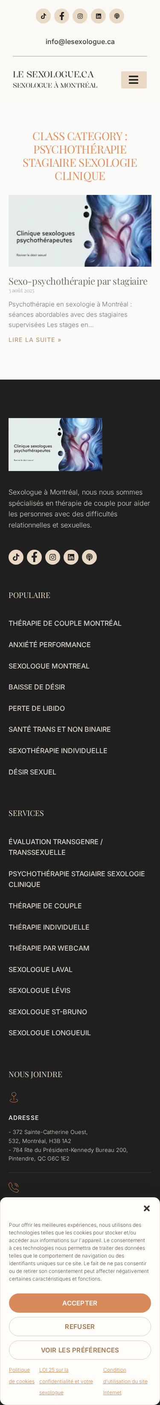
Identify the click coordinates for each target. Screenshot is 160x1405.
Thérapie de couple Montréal (65, 623)
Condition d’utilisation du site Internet (125, 1381)
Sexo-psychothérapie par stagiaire (78, 280)
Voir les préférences (80, 1350)
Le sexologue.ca (55, 79)
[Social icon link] (43, 16)
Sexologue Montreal (49, 666)
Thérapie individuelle (49, 927)
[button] (147, 1208)
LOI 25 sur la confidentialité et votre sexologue (66, 1381)
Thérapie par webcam (49, 948)
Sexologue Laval (41, 969)
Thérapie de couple (45, 905)
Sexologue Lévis (39, 990)
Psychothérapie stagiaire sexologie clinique (77, 879)
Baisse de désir (37, 687)
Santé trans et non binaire (60, 729)
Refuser (80, 1327)
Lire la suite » (35, 339)
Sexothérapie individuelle (58, 750)
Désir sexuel (32, 772)
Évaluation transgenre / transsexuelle (56, 847)
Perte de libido (37, 708)
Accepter (79, 1303)
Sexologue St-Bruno (48, 1011)
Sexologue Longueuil (50, 1032)
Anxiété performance (50, 644)
